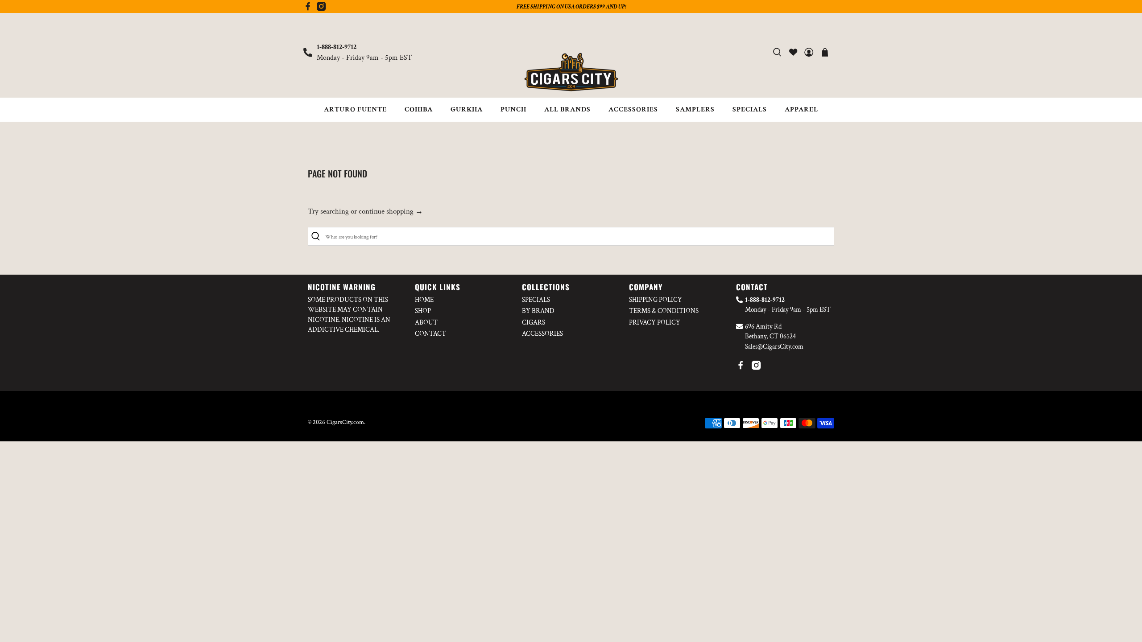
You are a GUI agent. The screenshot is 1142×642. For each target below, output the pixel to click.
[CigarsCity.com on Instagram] (321, 9)
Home (424, 300)
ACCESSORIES (633, 109)
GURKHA (467, 109)
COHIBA (419, 109)
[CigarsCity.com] (571, 72)
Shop (423, 311)
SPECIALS (749, 109)
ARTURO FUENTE (355, 109)
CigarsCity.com (345, 422)
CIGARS (533, 322)
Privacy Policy (654, 322)
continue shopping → (391, 211)
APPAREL (801, 109)
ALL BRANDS (567, 109)
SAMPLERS (695, 109)
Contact (430, 333)
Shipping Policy (655, 300)
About (426, 322)
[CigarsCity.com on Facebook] (307, 9)
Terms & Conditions (664, 311)
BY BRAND (538, 311)
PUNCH (513, 109)
